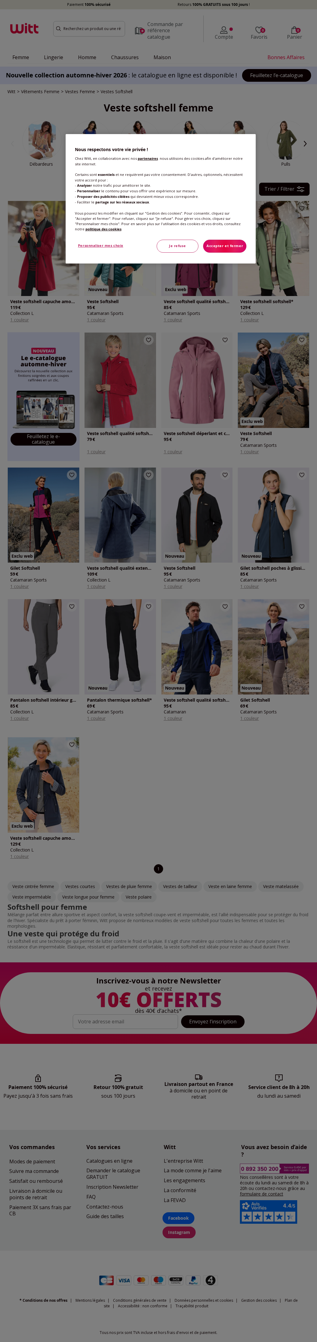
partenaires (148, 158)
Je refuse (177, 245)
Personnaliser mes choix (100, 245)
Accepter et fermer (224, 245)
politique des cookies (103, 229)
